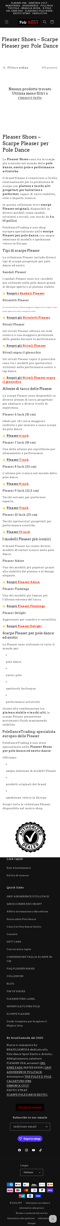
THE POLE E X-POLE (37, 1076)
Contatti (12, 934)
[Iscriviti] (46, 1127)
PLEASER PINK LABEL (21, 998)
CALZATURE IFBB (19, 1081)
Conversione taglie (19, 949)
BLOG (10, 983)
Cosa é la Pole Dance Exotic (24, 926)
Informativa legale (47, 1218)
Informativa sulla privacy (31, 1208)
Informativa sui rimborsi (38, 1203)
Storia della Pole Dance (21, 919)
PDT (20, 1203)
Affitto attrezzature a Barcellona (27, 911)
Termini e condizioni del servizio (32, 1213)
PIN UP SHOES (16, 991)
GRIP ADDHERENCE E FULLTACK (28, 896)
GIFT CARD (14, 941)
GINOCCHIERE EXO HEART (24, 904)
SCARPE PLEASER (18, 1014)
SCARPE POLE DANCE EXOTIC (27, 1094)
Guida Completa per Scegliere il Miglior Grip (27, 1023)
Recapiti (32, 1223)
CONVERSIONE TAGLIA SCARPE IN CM (29, 959)
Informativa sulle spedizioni (21, 1218)
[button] (6, 22)
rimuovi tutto (30, 98)
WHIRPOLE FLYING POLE (23, 1006)
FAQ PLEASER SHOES (21, 968)
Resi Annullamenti (19, 868)
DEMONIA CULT (18, 1085)
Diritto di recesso (18, 875)
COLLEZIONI (15, 976)
